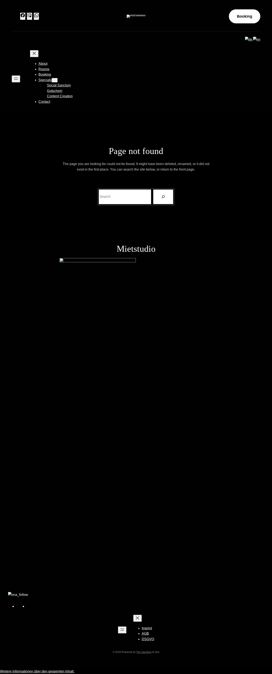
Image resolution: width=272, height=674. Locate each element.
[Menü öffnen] (16, 78)
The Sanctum (144, 652)
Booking (244, 16)
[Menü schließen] (34, 53)
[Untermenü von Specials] (55, 80)
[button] (37, 671)
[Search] (163, 196)
